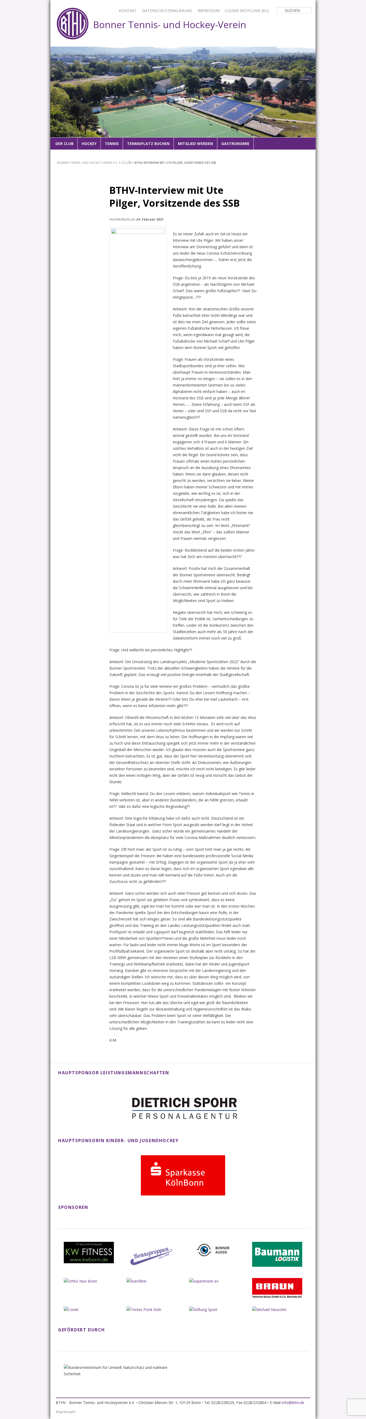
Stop (311, 50)
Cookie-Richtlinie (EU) (247, 10)
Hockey (89, 143)
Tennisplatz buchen (148, 143)
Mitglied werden (195, 143)
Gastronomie (235, 143)
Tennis (112, 143)
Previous (58, 99)
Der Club (64, 143)
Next (308, 99)
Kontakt (128, 10)
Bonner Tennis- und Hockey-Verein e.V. (87, 163)
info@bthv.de (293, 1402)
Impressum (208, 10)
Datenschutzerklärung (167, 10)
